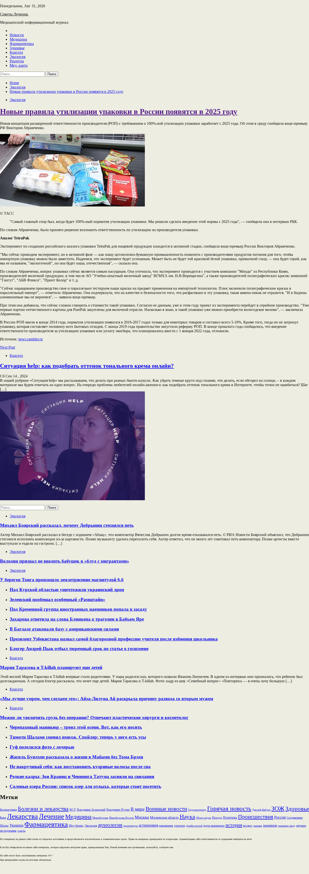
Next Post (7, 347)
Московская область (164, 817)
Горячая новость (229, 808)
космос (248, 825)
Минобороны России (121, 817)
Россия (280, 817)
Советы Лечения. (14, 14)
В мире (138, 809)
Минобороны (100, 817)
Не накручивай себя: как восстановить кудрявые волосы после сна (80, 766)
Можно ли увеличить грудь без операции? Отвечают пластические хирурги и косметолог (94, 717)
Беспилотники (8, 809)
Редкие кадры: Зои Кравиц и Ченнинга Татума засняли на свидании (82, 776)
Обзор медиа (203, 817)
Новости (17, 35)
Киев (3, 817)
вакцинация (166, 825)
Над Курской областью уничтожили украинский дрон (67, 589)
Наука (187, 816)
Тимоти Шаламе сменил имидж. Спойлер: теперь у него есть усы (78, 737)
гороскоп (179, 825)
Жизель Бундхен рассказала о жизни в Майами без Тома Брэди (76, 756)
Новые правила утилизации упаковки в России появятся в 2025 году (118, 111)
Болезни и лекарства (43, 809)
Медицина (18, 39)
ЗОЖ (277, 808)
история (233, 825)
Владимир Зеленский (91, 809)
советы (21, 830)
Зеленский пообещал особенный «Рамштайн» (57, 599)
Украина (16, 825)
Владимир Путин (118, 809)
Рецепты (17, 61)
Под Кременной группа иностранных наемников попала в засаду (78, 609)
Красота (16, 52)
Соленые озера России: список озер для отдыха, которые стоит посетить (85, 786)
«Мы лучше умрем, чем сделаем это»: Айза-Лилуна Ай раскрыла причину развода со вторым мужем (106, 698)
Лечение (51, 816)
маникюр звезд (286, 825)
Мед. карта (19, 65)
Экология (17, 57)
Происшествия (255, 817)
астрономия (148, 825)
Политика (230, 817)
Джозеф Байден (261, 809)
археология (110, 825)
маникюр (270, 825)
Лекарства (22, 816)
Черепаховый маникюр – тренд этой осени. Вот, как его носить (76, 727)
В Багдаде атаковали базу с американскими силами (64, 629)
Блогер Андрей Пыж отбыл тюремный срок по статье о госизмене (79, 648)
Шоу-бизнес (76, 825)
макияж (257, 825)
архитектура (130, 825)
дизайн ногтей (194, 825)
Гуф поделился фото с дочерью (42, 746)
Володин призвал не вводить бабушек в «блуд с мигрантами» (64, 561)
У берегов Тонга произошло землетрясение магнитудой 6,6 (62, 579)
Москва (142, 817)
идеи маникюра (214, 825)
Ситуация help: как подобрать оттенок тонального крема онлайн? (87, 366)
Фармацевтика (22, 44)
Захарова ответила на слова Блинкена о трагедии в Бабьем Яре (77, 619)
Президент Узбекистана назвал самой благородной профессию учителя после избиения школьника (114, 638)
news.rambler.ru (30, 339)
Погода (217, 817)
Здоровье (17, 48)
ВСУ (73, 809)
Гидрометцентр (197, 809)
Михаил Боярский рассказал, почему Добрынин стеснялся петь (67, 525)
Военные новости (166, 809)
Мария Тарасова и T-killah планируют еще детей (51, 667)
